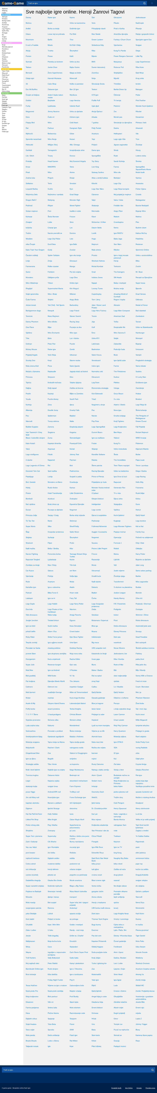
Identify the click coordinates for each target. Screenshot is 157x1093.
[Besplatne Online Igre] (13, 3)
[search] (144, 3)
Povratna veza (150, 1088)
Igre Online (129, 1088)
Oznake (139, 1088)
